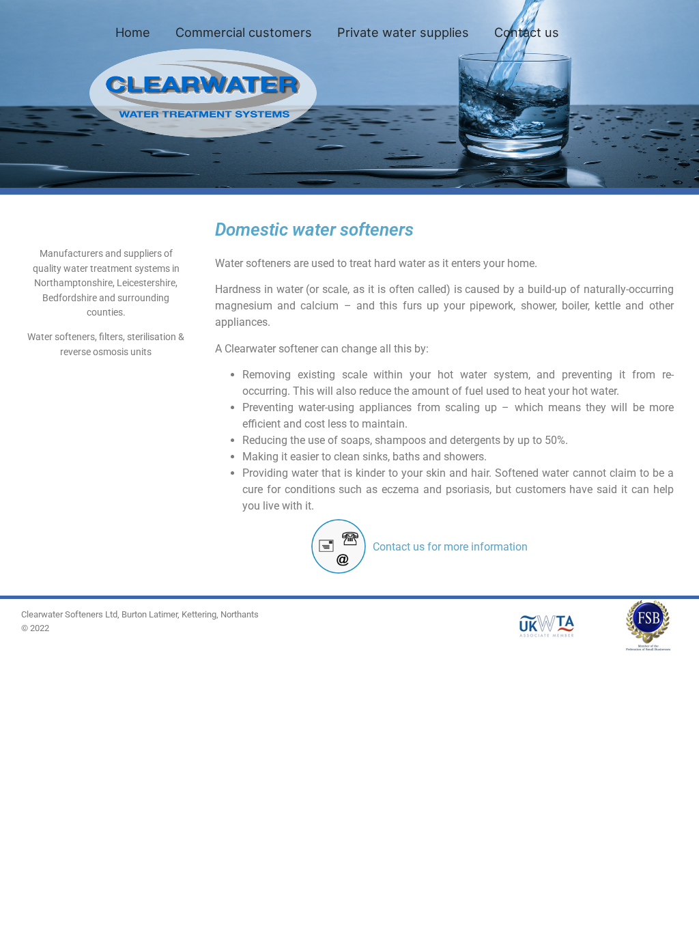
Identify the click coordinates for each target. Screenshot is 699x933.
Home (132, 32)
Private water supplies (403, 32)
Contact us (526, 32)
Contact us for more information (450, 546)
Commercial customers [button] (243, 32)
